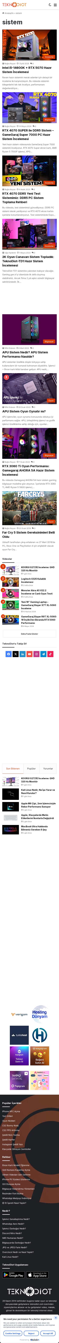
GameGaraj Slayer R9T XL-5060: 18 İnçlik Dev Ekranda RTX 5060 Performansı (39, 619)
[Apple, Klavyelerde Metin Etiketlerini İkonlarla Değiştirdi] (10, 818)
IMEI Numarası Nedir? (12, 1238)
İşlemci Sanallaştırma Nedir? (16, 1219)
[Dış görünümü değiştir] (49, 5)
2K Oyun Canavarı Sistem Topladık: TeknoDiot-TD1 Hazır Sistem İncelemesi (28, 261)
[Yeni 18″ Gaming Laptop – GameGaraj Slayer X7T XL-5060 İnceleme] (10, 605)
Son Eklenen (13, 768)
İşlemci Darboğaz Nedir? (14, 1228)
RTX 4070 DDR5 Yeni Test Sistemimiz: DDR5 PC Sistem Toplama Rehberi (23, 198)
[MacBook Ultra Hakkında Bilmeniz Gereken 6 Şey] (10, 829)
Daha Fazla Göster (29, 634)
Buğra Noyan (10, 63)
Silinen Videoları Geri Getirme (16, 1174)
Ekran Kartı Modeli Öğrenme (15, 1165)
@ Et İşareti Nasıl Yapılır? (14, 1203)
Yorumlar (48, 768)
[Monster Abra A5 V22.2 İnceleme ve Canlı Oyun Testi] (10, 593)
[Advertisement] (29, 297)
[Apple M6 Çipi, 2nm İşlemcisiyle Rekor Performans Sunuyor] (10, 806)
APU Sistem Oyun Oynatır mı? (24, 411)
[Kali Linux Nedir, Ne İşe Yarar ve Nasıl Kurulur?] (10, 794)
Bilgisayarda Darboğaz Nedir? (16, 1242)
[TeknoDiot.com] (14, 4)
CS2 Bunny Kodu (10, 1125)
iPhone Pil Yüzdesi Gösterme (16, 1179)
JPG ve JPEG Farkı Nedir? (14, 1247)
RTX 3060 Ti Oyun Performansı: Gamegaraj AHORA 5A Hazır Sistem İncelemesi (28, 470)
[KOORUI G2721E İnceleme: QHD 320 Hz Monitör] (10, 570)
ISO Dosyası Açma (11, 1184)
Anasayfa (8, 13)
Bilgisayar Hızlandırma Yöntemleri (18, 1189)
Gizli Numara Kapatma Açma (16, 1170)
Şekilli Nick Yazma (11, 1135)
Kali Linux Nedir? (10, 1257)
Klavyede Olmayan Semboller (16, 1149)
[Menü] (55, 5)
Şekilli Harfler (8, 1139)
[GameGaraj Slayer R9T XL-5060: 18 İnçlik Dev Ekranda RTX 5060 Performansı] (10, 620)
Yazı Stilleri (7, 1116)
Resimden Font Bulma (12, 1193)
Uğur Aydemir (10, 253)
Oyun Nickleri (8, 1121)
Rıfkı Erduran (10, 348)
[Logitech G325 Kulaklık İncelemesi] (10, 582)
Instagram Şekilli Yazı (12, 1144)
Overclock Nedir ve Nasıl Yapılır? (18, 1252)
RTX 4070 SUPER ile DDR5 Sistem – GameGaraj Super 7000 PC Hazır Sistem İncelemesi (28, 135)
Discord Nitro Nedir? (12, 1233)
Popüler (31, 768)
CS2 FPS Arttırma (10, 1130)
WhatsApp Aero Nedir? (13, 1224)
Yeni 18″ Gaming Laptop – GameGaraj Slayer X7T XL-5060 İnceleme (38, 605)
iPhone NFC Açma (11, 1111)
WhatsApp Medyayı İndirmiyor (16, 1198)
